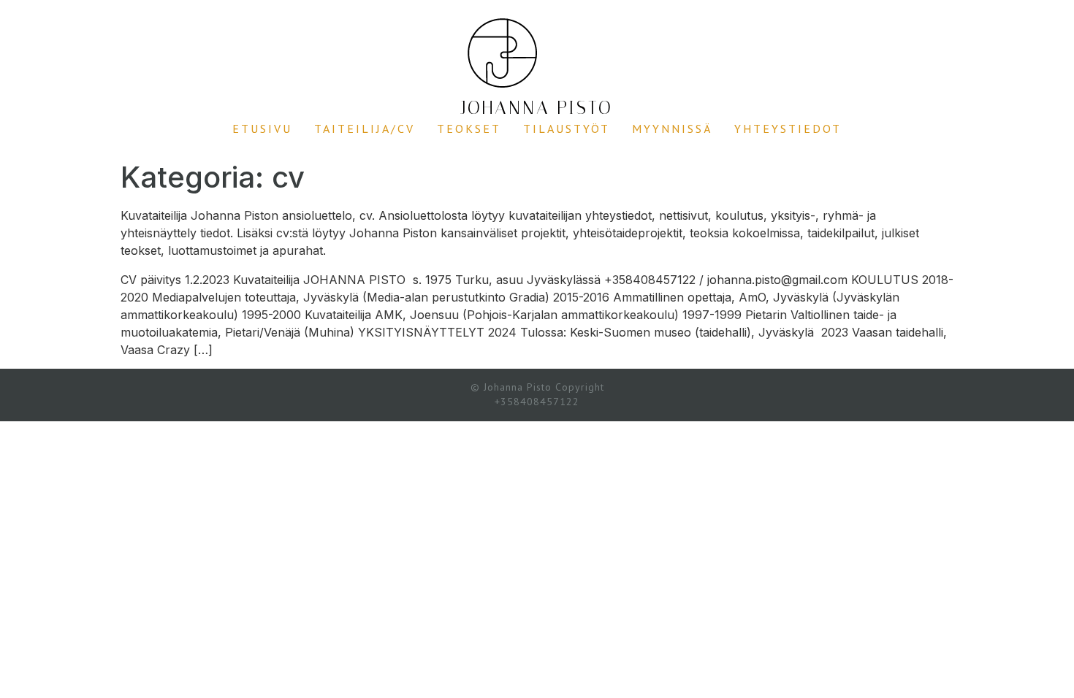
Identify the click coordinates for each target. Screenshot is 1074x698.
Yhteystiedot (788, 128)
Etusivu (262, 128)
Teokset (469, 128)
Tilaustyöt (566, 128)
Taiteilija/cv (364, 128)
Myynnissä (672, 128)
